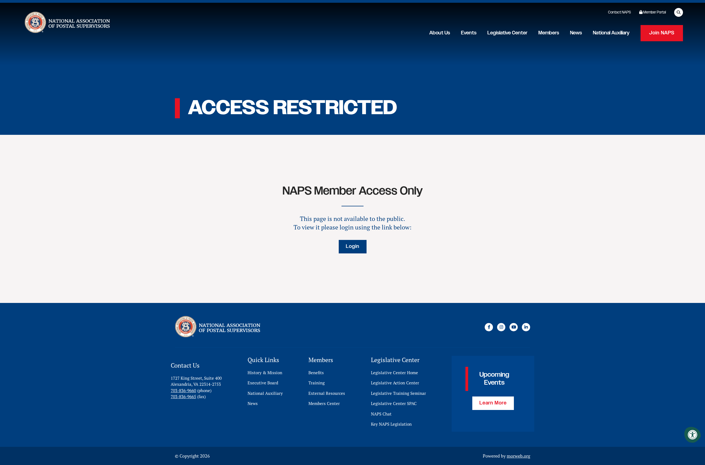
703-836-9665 (183, 396)
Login (352, 246)
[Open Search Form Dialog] (678, 12)
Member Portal (654, 12)
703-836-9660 (183, 390)
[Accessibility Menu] (692, 434)
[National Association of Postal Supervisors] (66, 23)
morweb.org (518, 456)
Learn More (493, 403)
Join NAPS (661, 33)
